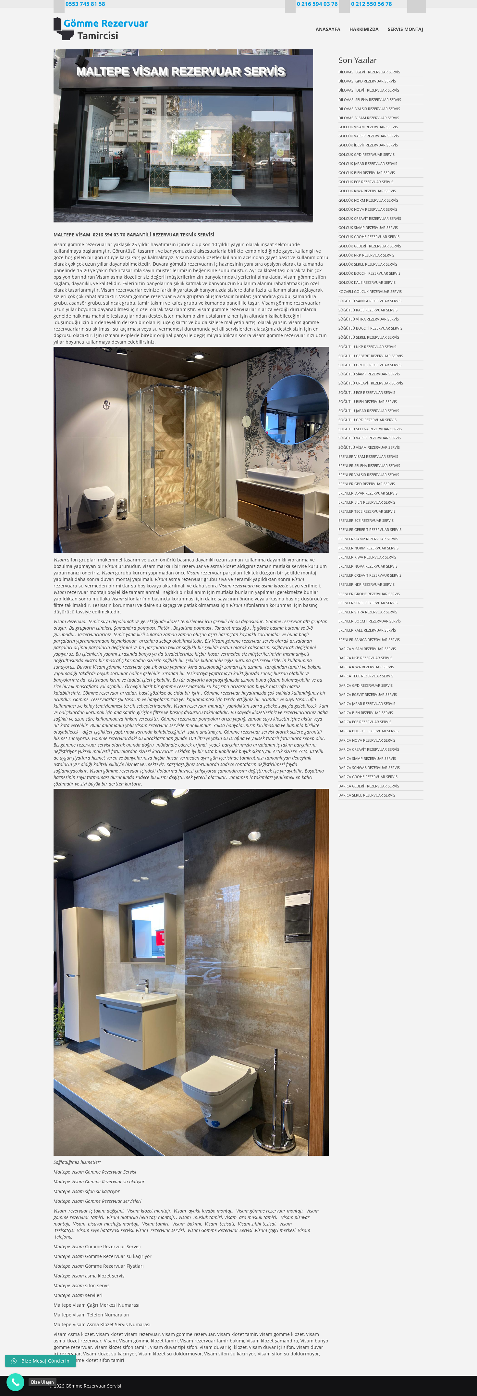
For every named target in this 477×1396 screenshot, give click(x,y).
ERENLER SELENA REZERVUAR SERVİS (369, 465)
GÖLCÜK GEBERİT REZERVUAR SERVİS (369, 246)
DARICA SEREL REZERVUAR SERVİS (366, 795)
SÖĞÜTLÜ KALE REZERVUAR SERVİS (368, 310)
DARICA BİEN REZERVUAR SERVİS (365, 712)
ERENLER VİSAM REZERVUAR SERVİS (368, 456)
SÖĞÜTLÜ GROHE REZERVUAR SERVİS (369, 364)
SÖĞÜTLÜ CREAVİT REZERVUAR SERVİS (370, 383)
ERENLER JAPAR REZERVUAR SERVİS (368, 493)
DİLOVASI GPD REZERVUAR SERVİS (367, 81)
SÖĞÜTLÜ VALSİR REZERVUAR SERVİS (369, 437)
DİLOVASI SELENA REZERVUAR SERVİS (369, 99)
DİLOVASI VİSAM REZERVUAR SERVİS (368, 117)
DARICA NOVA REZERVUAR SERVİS (366, 740)
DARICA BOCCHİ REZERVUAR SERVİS (368, 730)
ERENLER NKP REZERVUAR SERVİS (366, 584)
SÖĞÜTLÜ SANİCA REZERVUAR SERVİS (369, 300)
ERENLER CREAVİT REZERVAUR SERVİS (369, 575)
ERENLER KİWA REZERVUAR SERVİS (367, 557)
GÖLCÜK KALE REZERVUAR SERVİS (367, 282)
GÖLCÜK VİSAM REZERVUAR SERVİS (368, 126)
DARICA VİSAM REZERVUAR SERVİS (367, 648)
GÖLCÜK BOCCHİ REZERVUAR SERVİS (369, 273)
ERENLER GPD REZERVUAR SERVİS (366, 483)
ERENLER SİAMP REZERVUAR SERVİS (368, 538)
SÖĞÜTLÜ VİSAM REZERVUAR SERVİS (369, 447)
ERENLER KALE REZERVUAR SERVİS (367, 630)
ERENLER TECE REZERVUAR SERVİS (367, 511)
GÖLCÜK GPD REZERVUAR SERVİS (366, 154)
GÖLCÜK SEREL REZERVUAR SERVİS (367, 264)
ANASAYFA (328, 29)
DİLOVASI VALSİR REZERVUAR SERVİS (369, 108)
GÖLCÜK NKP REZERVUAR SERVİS (366, 255)
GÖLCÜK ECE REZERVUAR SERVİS (365, 181)
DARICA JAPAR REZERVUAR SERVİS (366, 703)
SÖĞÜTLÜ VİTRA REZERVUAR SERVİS (368, 319)
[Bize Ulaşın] (15, 1382)
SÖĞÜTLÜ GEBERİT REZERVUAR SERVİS (370, 355)
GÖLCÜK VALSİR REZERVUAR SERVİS (368, 135)
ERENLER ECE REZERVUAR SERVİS (366, 520)
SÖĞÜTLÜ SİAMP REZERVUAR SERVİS (369, 373)
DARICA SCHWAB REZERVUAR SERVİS (369, 767)
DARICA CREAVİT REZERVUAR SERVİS (368, 749)
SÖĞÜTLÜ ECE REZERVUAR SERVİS (366, 392)
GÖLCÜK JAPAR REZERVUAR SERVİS (367, 163)
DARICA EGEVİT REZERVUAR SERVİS (367, 694)
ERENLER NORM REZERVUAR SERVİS (368, 548)
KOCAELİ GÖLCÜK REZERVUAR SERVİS (370, 291)
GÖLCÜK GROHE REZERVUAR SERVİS (368, 236)
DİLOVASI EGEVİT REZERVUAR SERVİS (369, 71)
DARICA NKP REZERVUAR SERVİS (365, 657)
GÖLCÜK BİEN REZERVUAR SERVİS (366, 172)
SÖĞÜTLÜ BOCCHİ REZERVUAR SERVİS (370, 328)
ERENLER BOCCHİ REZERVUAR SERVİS (369, 621)
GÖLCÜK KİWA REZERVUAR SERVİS (367, 190)
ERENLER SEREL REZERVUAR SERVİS (368, 602)
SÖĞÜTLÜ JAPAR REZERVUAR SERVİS (368, 410)
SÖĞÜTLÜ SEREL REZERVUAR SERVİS (368, 337)
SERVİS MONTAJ (405, 29)
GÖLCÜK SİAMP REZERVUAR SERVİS (368, 227)
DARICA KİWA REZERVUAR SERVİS (366, 666)
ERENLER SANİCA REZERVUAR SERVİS (369, 639)
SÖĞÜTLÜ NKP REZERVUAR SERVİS (367, 346)
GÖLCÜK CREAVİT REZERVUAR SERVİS (369, 218)
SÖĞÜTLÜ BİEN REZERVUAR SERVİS (367, 401)
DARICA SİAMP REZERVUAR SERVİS (367, 758)
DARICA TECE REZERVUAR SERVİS (365, 675)
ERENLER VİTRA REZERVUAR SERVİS (367, 612)
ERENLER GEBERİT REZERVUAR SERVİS (369, 529)
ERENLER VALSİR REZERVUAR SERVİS (368, 474)
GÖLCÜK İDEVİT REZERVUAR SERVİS (368, 145)
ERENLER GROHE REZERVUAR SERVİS (369, 593)
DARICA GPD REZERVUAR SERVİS (365, 685)
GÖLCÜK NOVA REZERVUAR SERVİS (367, 209)
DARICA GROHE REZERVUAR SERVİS (368, 776)
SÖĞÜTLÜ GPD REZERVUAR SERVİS (367, 419)
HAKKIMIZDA (364, 29)
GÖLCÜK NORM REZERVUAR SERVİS (368, 200)
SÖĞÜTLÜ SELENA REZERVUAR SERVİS (370, 428)
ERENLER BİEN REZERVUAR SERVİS (366, 502)
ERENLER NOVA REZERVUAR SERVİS (368, 566)
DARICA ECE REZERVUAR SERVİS (364, 721)
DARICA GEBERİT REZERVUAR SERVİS (368, 786)
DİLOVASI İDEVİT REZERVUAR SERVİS (368, 90)
